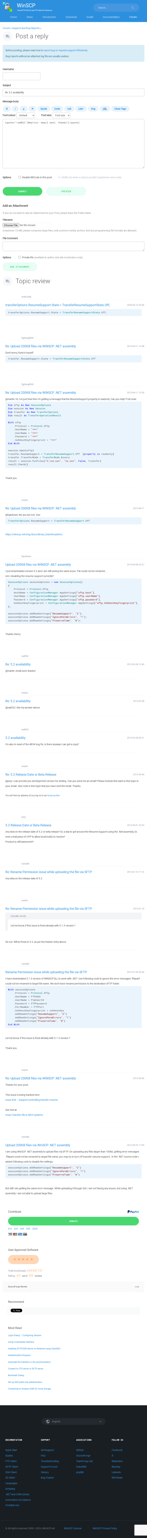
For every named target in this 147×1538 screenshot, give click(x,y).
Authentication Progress (19, 1355)
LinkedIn (116, 1472)
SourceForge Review (17, 1286)
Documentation (111, 17)
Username (8, 69)
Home (13, 17)
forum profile (53, 795)
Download (71, 17)
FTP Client (10, 1461)
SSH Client (11, 1472)
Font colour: (9, 115)
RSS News (117, 1477)
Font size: (46, 115)
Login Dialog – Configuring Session (24, 1335)
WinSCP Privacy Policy (105, 1528)
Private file (52, 257)
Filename (8, 219)
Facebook (117, 1450)
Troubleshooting (50, 1461)
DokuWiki (81, 1466)
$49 (22, 1228)
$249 (34, 1228)
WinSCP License (73, 1528)
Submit (22, 191)
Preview (66, 191)
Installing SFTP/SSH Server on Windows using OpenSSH (34, 1348)
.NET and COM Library (17, 1494)
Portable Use (12, 1505)
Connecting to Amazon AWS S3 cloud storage (29, 1388)
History (45, 1472)
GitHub (80, 1450)
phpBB (80, 1472)
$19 (10, 1228)
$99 (28, 1228)
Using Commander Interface (21, 1342)
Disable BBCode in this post (37, 177)
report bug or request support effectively (65, 50)
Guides (9, 1455)
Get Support (47, 1450)
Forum (133, 17)
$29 (16, 1228)
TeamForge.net (84, 1461)
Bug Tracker (47, 1477)
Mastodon (117, 1461)
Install (90, 17)
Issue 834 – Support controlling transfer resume (31, 1099)
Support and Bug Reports (26, 28)
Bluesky (116, 1466)
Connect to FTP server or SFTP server (25, 1368)
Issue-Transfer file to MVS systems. (24, 1115)
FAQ (43, 1455)
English (55, 1421)
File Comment (10, 238)
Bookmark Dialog (16, 1375)
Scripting (10, 1488)
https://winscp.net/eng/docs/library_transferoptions (33, 534)
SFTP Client (11, 1466)
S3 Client (10, 1477)
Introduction (49, 17)
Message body (10, 101)
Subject (7, 85)
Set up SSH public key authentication (25, 1382)
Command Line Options (18, 1499)
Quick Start (11, 1450)
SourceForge (83, 1455)
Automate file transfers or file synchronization (29, 1362)
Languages (11, 1483)
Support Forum (49, 1466)
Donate (73, 1221)
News (30, 17)
